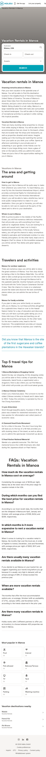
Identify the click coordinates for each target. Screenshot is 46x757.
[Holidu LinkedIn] (23, 739)
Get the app (21, 3)
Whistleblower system (23, 753)
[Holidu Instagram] (19, 739)
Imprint (8, 750)
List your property (34, 3)
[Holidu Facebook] (27, 739)
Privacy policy (23, 750)
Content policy (35, 750)
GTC (14, 750)
